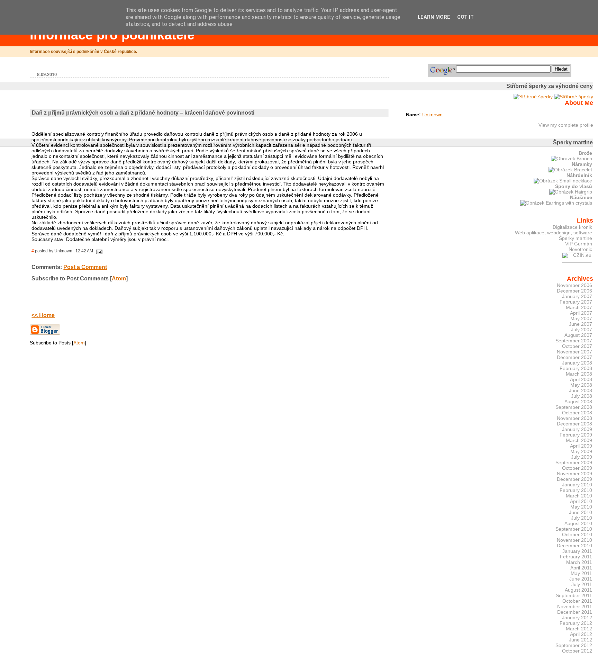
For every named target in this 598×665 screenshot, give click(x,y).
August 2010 (578, 523)
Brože (585, 153)
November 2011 (574, 606)
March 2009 (579, 440)
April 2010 (581, 501)
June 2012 (580, 639)
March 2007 (579, 307)
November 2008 (574, 418)
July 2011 (581, 584)
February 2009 (576, 435)
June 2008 (580, 390)
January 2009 (577, 429)
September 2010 (573, 529)
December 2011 (574, 612)
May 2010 (581, 507)
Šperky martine (575, 238)
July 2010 (581, 518)
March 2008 (579, 374)
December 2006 (574, 291)
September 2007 (573, 340)
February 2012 (576, 623)
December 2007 (574, 357)
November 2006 (574, 285)
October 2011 (577, 601)
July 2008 (581, 396)
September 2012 (573, 645)
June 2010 (580, 512)
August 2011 (578, 590)
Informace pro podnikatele (112, 34)
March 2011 (579, 562)
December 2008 (574, 423)
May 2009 (581, 451)
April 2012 (581, 634)
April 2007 (581, 313)
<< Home (43, 315)
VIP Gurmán (578, 243)
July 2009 (581, 457)
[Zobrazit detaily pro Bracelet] (570, 169)
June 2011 (580, 579)
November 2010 (574, 540)
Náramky (582, 164)
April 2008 (581, 379)
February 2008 (576, 368)
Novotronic (580, 249)
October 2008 (577, 412)
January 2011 (577, 551)
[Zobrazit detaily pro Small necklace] (563, 180)
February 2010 (576, 490)
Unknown (432, 114)
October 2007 (577, 346)
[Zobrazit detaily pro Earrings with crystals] (556, 202)
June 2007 (580, 324)
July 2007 (581, 329)
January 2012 (577, 617)
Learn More (434, 17)
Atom (119, 278)
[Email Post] (98, 251)
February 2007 (576, 302)
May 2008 (581, 385)
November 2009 (574, 473)
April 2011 (581, 567)
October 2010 (577, 534)
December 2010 (574, 545)
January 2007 (577, 296)
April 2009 (581, 446)
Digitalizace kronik (572, 227)
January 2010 (577, 484)
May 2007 (581, 318)
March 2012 (579, 628)
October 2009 (577, 468)
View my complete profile (565, 125)
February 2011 (576, 556)
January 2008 (577, 363)
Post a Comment (85, 267)
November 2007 (574, 351)
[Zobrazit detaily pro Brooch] (571, 158)
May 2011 (581, 573)
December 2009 (574, 479)
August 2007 (578, 335)
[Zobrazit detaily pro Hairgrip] (571, 191)
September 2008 (573, 407)
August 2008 (578, 401)
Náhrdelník (579, 175)
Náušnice (581, 197)
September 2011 (574, 595)
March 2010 (579, 495)
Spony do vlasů (573, 186)
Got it (465, 17)
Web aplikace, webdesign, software (553, 232)
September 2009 (573, 462)
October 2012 (577, 651)
